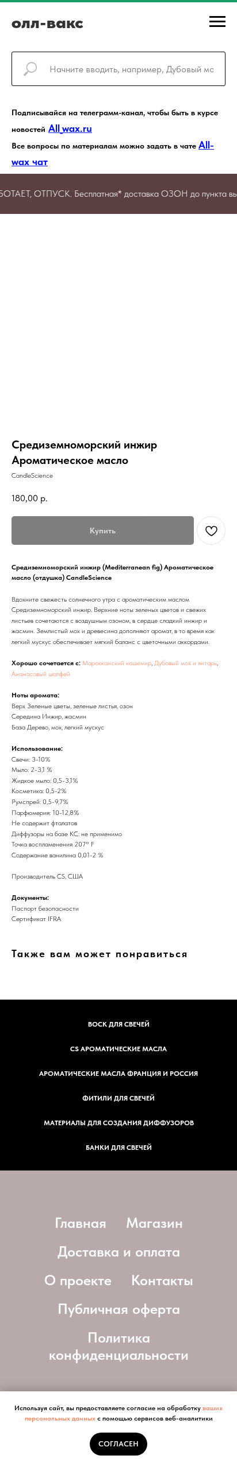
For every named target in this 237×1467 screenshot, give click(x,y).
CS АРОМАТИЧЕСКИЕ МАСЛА (118, 1049)
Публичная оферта (119, 1308)
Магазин (154, 1222)
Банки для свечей (119, 1148)
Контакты (162, 1280)
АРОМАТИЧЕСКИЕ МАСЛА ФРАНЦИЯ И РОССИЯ (118, 1074)
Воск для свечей (119, 1024)
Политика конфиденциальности (119, 1346)
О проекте (78, 1280)
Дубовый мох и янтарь (184, 663)
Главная (80, 1222)
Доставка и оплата (119, 1251)
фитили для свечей (118, 1098)
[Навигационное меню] (217, 22)
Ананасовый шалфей (41, 674)
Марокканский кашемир (116, 663)
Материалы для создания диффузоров (119, 1123)
